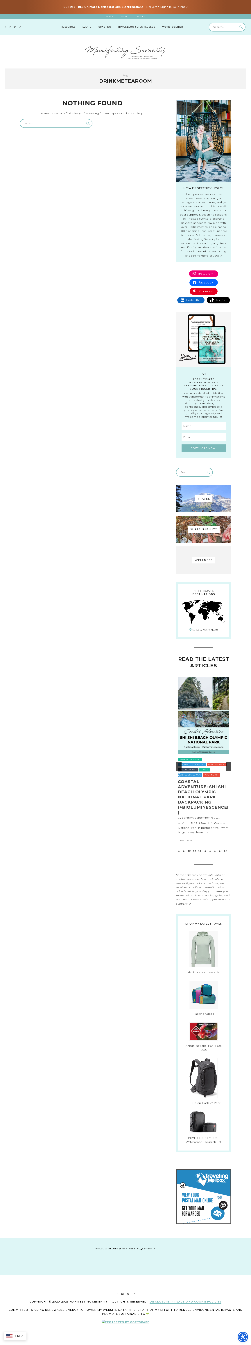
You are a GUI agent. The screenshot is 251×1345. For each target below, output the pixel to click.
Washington (215, 770)
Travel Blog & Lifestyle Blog (136, 27)
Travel (197, 764)
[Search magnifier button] (241, 27)
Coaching (104, 27)
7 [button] (210, 851)
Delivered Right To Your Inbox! (167, 7)
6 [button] (205, 851)
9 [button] (220, 851)
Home (109, 16)
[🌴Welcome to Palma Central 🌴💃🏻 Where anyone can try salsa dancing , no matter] (72, 1271)
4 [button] (194, 851)
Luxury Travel (188, 759)
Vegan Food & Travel (192, 770)
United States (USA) (215, 764)
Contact (140, 16)
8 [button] (215, 851)
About (124, 16)
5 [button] (199, 851)
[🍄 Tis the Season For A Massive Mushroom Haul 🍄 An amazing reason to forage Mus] (215, 1271)
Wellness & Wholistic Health (196, 775)
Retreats (185, 764)
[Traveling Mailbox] (203, 1223)
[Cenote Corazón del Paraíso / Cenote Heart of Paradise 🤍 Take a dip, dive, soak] (107, 1271)
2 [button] (184, 851)
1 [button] (179, 851)
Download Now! (204, 448)
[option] (203, 766)
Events (87, 27)
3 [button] (189, 851)
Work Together (172, 27)
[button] (179, 766)
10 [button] (225, 851)
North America (208, 759)
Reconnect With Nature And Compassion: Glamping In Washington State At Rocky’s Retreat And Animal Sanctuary (203, 799)
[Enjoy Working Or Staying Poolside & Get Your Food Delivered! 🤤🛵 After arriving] (179, 1271)
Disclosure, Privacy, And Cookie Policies (185, 1301)
